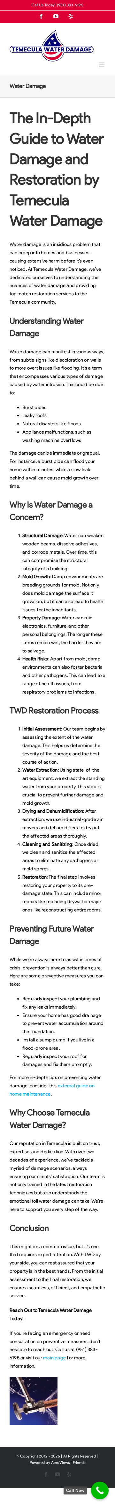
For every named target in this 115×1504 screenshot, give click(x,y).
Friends (79, 1462)
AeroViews (60, 1462)
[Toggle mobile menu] (102, 64)
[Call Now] (100, 1490)
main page (54, 1358)
